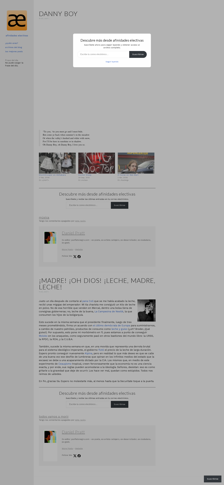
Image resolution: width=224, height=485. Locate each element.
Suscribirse (138, 54)
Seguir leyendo (112, 62)
